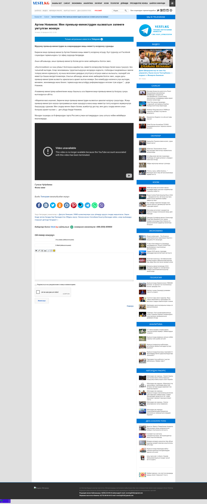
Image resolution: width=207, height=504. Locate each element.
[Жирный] (36, 250)
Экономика (77, 3)
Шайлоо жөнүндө (157, 3)
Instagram (168, 10)
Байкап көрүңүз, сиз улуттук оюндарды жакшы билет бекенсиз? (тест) (160, 474)
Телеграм (44, 197)
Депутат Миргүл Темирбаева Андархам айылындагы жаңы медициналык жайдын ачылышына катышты (160, 428)
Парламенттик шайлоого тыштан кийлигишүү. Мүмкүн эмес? (158, 360)
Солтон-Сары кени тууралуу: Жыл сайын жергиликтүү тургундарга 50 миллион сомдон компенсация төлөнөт (160, 299)
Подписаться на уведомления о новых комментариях (56, 284)
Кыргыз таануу (70, 10)
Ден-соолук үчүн (84, 10)
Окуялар (98, 3)
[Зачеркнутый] (45, 250)
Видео (45, 10)
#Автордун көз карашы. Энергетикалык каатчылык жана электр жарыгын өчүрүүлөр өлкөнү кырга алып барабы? (160, 377)
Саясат (67, 3)
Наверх (130, 306)
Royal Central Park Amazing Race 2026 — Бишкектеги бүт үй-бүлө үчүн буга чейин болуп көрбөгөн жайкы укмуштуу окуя (160, 197)
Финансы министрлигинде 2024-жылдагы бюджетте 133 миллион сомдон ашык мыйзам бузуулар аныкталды (158, 268)
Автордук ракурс (55, 10)
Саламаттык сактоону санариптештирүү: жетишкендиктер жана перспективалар (159, 435)
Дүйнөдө (124, 3)
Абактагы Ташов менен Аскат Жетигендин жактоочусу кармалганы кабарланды (159, 150)
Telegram (171, 10)
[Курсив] (39, 250)
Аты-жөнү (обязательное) (65, 239)
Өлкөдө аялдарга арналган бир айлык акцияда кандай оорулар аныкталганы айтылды (160, 443)
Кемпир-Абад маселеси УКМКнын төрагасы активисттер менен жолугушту (158, 111)
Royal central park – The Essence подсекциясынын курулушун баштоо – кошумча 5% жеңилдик (160, 238)
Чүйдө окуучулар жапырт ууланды (158, 163)
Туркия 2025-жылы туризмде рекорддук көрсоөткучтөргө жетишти (159, 252)
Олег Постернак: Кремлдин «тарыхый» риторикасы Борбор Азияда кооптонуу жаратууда (158, 104)
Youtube (164, 10)
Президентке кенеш (139, 3)
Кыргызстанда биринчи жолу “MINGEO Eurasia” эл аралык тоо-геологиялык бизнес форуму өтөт (160, 284)
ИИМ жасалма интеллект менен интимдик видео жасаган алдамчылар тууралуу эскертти (160, 189)
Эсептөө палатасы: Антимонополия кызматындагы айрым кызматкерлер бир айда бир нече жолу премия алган (160, 260)
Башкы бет (57, 3)
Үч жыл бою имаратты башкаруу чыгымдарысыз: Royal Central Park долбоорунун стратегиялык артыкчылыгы (158, 246)
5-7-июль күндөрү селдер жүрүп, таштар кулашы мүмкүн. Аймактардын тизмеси (160, 331)
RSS (172, 3)
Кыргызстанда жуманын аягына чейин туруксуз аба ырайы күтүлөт (160, 338)
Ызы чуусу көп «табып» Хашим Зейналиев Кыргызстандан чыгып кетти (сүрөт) (158, 457)
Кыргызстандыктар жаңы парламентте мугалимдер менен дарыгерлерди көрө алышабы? (160, 353)
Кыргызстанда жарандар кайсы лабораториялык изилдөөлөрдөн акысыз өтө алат (158, 450)
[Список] (51, 250)
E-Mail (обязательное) (63, 245)
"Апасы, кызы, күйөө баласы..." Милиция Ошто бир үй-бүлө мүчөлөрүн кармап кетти (160, 172)
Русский (98, 10)
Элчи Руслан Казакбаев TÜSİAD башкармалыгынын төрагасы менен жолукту (159, 126)
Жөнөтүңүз (42, 301)
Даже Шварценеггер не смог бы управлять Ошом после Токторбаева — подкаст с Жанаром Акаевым (155, 72)
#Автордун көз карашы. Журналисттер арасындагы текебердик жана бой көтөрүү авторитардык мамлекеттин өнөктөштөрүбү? (160, 386)
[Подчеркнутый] (42, 250)
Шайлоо (38, 10)
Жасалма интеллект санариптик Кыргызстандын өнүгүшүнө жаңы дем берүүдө (159, 211)
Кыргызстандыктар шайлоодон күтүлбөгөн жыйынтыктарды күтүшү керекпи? (159, 346)
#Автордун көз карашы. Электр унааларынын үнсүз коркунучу (157, 403)
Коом (106, 3)
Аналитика (88, 3)
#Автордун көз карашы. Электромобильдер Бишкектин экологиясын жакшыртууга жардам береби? (158, 412)
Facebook (161, 10)
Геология (114, 3)
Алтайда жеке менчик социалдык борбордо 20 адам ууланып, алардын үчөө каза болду (159, 157)
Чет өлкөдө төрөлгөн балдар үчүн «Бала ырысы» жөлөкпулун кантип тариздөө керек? (159, 204)
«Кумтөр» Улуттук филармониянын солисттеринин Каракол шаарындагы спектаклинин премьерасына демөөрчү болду (159, 315)
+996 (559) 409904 (104, 227)
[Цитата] (48, 250)
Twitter (158, 10)
